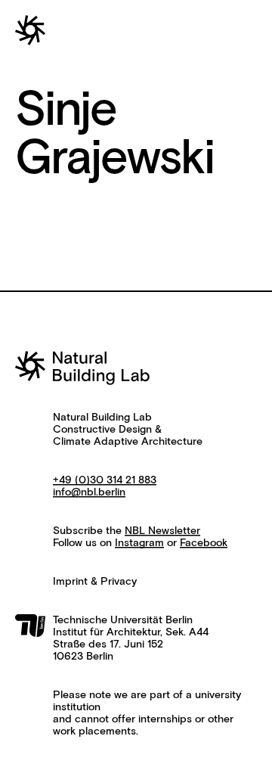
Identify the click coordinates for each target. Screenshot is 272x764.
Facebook (203, 543)
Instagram (139, 543)
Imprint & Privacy (95, 581)
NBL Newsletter (162, 531)
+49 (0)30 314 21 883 (104, 480)
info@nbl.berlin (89, 492)
